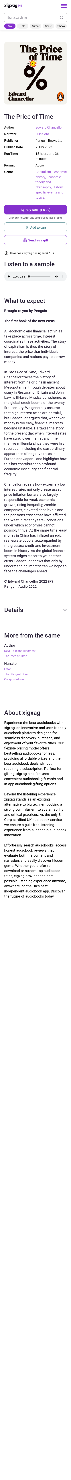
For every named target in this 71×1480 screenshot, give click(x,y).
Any (10, 26)
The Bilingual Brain (16, 674)
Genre (48, 26)
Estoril (8, 669)
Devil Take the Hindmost (20, 651)
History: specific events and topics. (50, 192)
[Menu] (64, 6)
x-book (61, 26)
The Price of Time (15, 656)
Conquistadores (14, 679)
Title (22, 26)
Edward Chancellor (49, 127)
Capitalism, (44, 172)
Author (36, 26)
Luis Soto (42, 134)
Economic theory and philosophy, (48, 182)
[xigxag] (13, 5)
